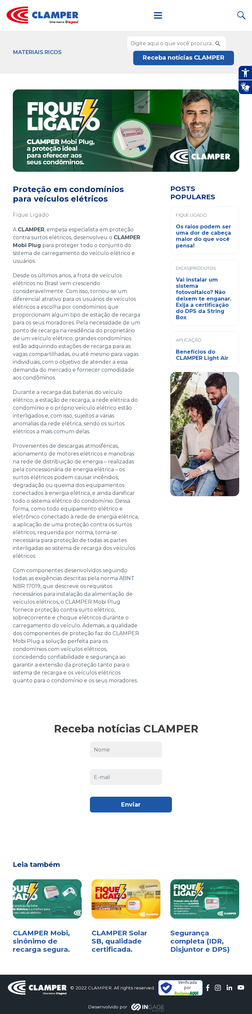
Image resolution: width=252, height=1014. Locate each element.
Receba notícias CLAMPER (183, 57)
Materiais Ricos (37, 52)
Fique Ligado (31, 215)
